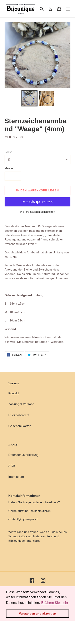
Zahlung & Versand (21, 404)
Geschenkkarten (19, 426)
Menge (9, 168)
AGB (11, 466)
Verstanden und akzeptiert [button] (37, 613)
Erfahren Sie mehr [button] (54, 603)
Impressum (16, 476)
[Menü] (68, 8)
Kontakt (13, 393)
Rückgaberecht (18, 415)
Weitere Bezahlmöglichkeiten (37, 211)
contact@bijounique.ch (23, 519)
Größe (8, 152)
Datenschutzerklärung (23, 455)
